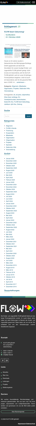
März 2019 (9, 270)
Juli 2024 (9, 196)
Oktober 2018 (10, 277)
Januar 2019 (10, 275)
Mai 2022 (9, 234)
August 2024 (10, 194)
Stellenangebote (7, 387)
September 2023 (11, 211)
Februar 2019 (10, 272)
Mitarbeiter (22, 86)
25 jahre (18, 95)
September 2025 (11, 168)
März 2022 (9, 237)
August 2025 (10, 170)
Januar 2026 (10, 158)
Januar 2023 (10, 220)
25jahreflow (26, 95)
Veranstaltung (8, 91)
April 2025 (9, 177)
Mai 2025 (9, 175)
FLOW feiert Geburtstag (21, 102)
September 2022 (11, 227)
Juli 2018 (9, 279)
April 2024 (9, 201)
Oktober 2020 (10, 256)
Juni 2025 (9, 173)
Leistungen (6, 381)
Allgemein (15, 86)
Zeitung (19, 104)
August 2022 (10, 230)
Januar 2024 (10, 203)
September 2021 (11, 246)
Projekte (16, 88)
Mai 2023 (9, 215)
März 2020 (9, 263)
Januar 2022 (10, 239)
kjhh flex (13, 104)
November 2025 (11, 163)
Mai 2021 (9, 248)
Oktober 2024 (10, 189)
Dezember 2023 (11, 206)
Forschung (9, 130)
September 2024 (11, 192)
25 (14, 95)
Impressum (22, 424)
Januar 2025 (10, 182)
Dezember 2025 (11, 161)
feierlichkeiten (21, 99)
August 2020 (10, 258)
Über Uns (5, 375)
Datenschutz (30, 424)
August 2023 (10, 213)
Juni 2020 (9, 260)
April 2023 (9, 218)
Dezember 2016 (11, 286)
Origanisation (10, 140)
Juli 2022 (9, 232)
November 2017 (11, 284)
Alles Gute (7, 97)
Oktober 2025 (10, 166)
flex (12, 102)
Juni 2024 (9, 199)
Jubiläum (7, 104)
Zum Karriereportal (18, 411)
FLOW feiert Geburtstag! (14, 32)
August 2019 (10, 267)
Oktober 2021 (10, 244)
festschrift (7, 102)
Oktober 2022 (10, 225)
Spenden (9, 145)
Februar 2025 (10, 180)
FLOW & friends (11, 128)
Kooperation (10, 133)
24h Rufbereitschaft (23, 2)
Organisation (8, 88)
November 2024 (11, 187)
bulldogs (14, 97)
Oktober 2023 (10, 208)
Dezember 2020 (11, 253)
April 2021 (9, 251)
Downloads (6, 378)
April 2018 (9, 282)
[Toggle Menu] (33, 2)
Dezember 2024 (11, 184)
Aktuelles (5, 372)
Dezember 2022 (11, 222)
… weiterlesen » (19, 82)
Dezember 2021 (11, 241)
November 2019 (11, 265)
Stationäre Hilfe (24, 88)
